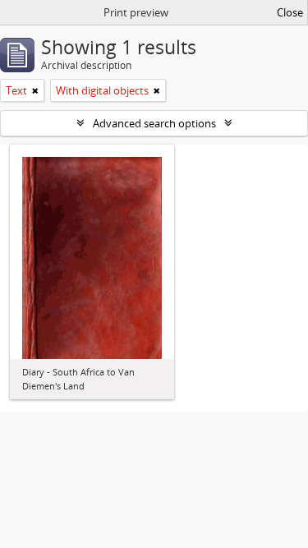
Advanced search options (154, 123)
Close (290, 12)
